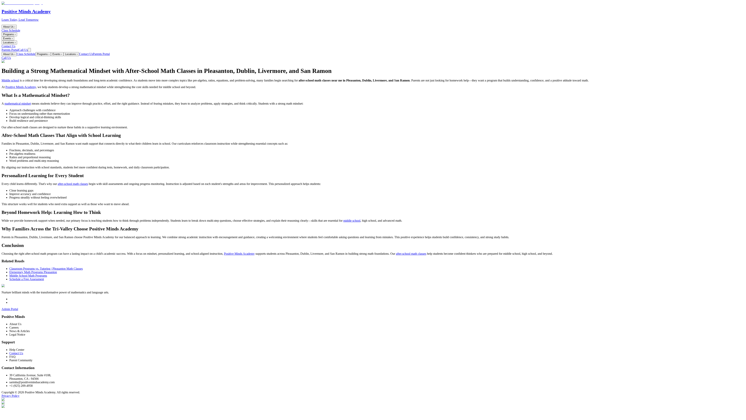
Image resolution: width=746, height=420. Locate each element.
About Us (9, 26)
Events (8, 38)
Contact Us (8, 46)
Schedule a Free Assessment (26, 279)
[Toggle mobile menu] (29, 50)
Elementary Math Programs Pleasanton (33, 272)
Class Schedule (11, 30)
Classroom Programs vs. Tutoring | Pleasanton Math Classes (46, 268)
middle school (351, 220)
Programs (9, 34)
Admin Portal (10, 309)
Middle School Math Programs (28, 275)
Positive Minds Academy (20, 87)
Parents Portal (10, 50)
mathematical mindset (17, 103)
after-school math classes (73, 184)
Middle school (10, 80)
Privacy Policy (10, 395)
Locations (9, 42)
